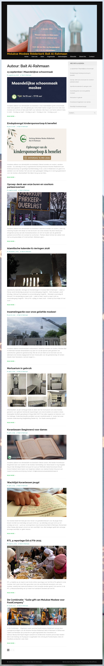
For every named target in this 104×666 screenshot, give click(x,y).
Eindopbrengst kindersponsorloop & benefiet (32, 123)
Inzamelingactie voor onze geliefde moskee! (31, 311)
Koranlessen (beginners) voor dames (27, 429)
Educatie (73, 56)
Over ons (34, 56)
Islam (42, 56)
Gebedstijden (62, 56)
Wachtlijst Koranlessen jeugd (23, 482)
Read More (10, 116)
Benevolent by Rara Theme (72, 662)
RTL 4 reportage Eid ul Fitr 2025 (24, 540)
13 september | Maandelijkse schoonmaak (30, 72)
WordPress (93, 662)
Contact (91, 56)
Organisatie (51, 56)
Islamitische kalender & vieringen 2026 (28, 248)
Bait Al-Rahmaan (26, 75)
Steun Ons (82, 56)
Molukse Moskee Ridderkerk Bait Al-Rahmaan (37, 53)
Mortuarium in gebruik (19, 368)
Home (26, 56)
